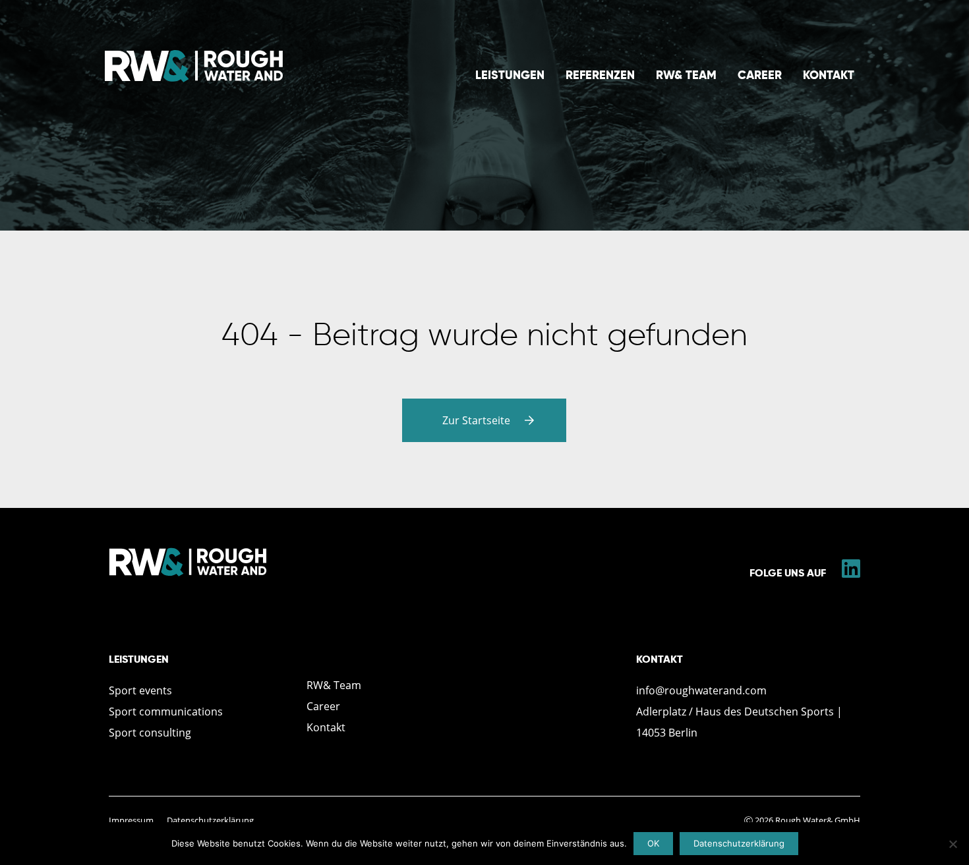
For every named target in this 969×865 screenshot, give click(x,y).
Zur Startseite (477, 420)
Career (760, 74)
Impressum (131, 820)
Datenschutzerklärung (210, 820)
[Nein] (952, 844)
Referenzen (600, 74)
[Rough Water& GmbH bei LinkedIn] (851, 572)
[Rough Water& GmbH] (193, 79)
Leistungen (509, 74)
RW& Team (686, 74)
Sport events (140, 690)
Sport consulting (150, 732)
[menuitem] (510, 75)
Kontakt (828, 74)
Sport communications (166, 711)
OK (653, 843)
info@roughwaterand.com (701, 690)
